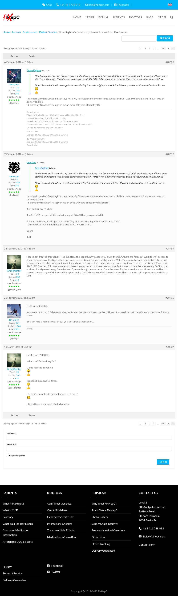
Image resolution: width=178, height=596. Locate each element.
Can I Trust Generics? (59, 503)
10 (162, 48)
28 (17, 273)
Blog (149, 17)
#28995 (169, 297)
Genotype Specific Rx (60, 516)
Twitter (55, 571)
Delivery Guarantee (103, 550)
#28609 (169, 62)
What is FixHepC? (13, 503)
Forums (16, 32)
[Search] (171, 17)
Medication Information (61, 537)
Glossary (8, 516)
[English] (170, 4)
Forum (103, 17)
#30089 (169, 346)
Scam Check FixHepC (105, 510)
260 (17, 185)
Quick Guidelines (57, 510)
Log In (163, 462)
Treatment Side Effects (61, 530)
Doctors (135, 17)
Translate (153, 5)
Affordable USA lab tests (18, 541)
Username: (11, 433)
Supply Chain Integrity (105, 523)
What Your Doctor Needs (18, 523)
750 (18, 90)
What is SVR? (10, 510)
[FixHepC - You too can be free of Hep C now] (11, 17)
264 (17, 323)
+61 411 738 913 (70, 4)
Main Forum (30, 32)
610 (17, 280)
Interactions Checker (59, 523)
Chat (49, 4)
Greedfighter (34, 70)
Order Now (98, 537)
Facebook (123, 4)
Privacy (7, 566)
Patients (118, 17)
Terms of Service (12, 573)
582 (18, 277)
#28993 (169, 248)
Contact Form (147, 544)
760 (17, 93)
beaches (31, 162)
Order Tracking (101, 543)
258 (18, 182)
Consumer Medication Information (16, 532)
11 (168, 48)
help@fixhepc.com (99, 4)
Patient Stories (48, 32)
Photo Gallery (100, 516)
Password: (11, 444)
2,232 (17, 329)
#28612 (169, 154)
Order (162, 17)
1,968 (18, 326)
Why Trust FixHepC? (104, 503)
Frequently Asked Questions (108, 530)
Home (77, 17)
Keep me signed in (17, 455)
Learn (90, 17)
